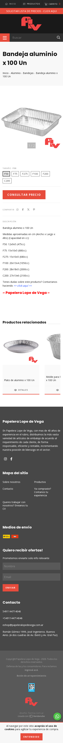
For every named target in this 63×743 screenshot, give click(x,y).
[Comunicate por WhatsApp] (57, 716)
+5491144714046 (12, 618)
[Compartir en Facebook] (23, 209)
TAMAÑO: (9, 168)
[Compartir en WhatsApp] (17, 209)
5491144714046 (12, 611)
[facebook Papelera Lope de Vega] (11, 459)
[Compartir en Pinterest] (34, 209)
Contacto (8, 488)
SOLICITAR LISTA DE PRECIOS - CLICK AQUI (31, 11)
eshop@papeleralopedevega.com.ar (23, 625)
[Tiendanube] (32, 716)
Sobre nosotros (11, 482)
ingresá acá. (31, 670)
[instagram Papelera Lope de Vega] (5, 459)
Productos (40, 482)
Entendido (31, 736)
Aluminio (16, 73)
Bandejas (28, 73)
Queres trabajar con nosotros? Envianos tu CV (15, 505)
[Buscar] (58, 37)
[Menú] (5, 37)
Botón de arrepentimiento (31, 675)
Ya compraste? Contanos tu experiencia (42, 492)
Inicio (6, 73)
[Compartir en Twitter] (28, 209)
